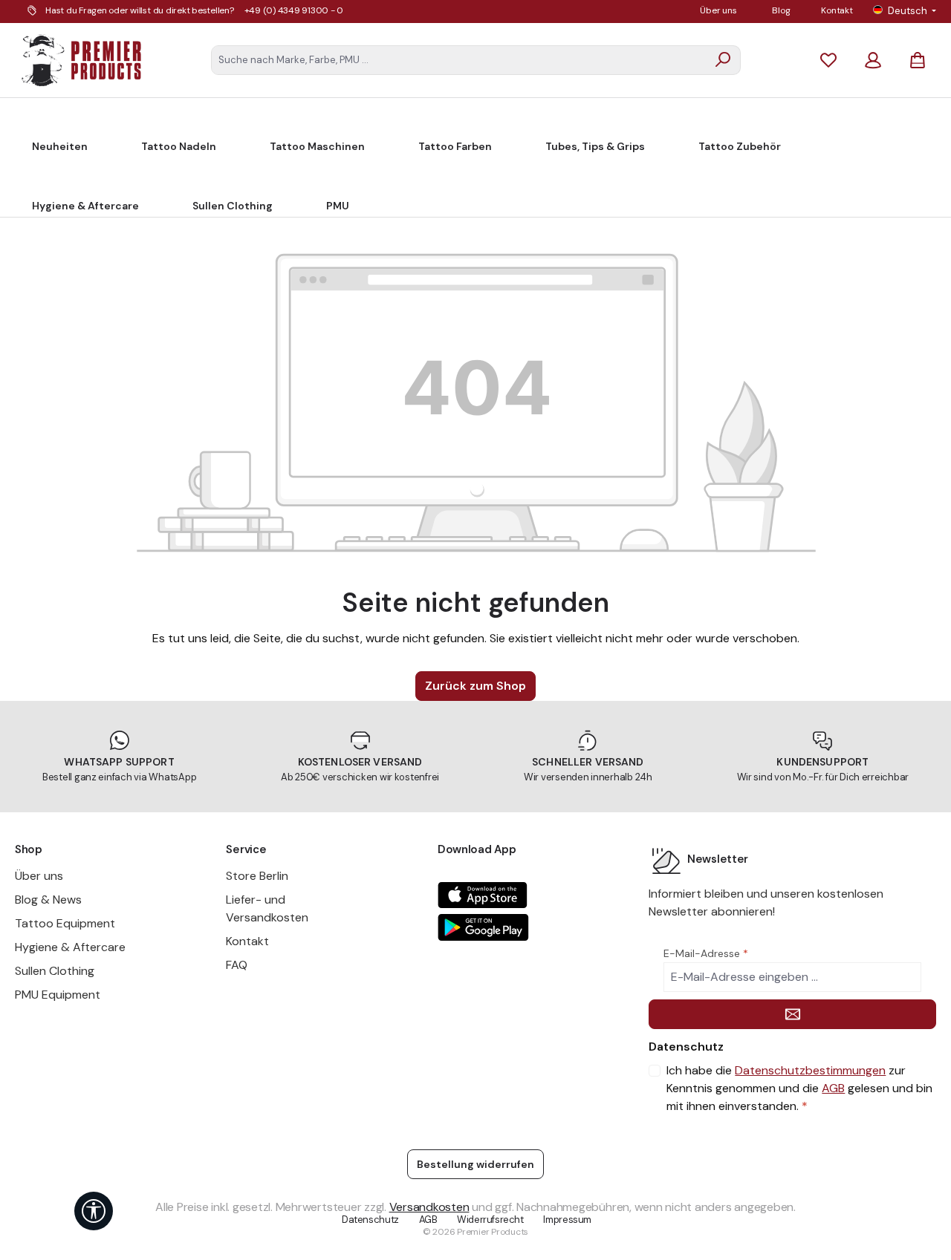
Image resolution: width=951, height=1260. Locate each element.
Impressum (567, 1219)
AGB (833, 1088)
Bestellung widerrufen (475, 1164)
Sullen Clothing (54, 971)
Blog (781, 10)
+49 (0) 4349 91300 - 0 (294, 10)
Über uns (718, 10)
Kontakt (836, 10)
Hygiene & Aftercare (70, 947)
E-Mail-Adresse (705, 953)
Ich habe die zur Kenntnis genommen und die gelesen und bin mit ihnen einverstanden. (799, 1088)
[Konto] (873, 60)
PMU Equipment (57, 994)
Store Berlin (257, 876)
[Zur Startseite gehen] (82, 60)
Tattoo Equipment (65, 923)
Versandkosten (429, 1207)
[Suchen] (723, 60)
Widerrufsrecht (490, 1219)
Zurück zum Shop (475, 685)
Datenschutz (370, 1219)
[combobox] (459, 60)
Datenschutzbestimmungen (810, 1070)
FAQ (236, 965)
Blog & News (48, 899)
